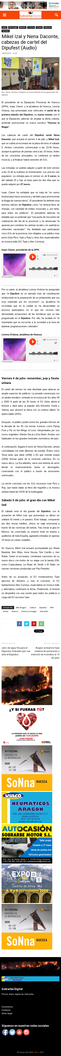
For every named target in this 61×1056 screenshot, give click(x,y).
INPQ (36, 1052)
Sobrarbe (47, 27)
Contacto (6, 1010)
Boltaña (22, 27)
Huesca (39, 27)
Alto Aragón (13, 27)
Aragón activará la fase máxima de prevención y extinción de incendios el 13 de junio (45, 652)
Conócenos (7, 1006)
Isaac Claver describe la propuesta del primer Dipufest (37, 285)
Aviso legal (7, 1013)
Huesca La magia (28, 611)
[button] (56, 15)
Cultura (31, 27)
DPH (52, 607)
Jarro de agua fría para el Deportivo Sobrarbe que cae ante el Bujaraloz (16, 651)
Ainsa (4, 27)
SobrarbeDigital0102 (9, 285)
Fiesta (5, 611)
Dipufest (43, 607)
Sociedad (6, 31)
